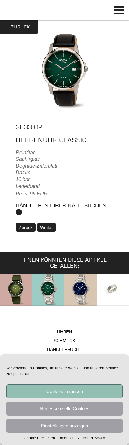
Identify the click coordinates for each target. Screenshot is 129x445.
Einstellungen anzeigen (64, 425)
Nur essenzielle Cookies (65, 408)
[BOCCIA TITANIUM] (64, 10)
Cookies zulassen (64, 391)
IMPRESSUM (94, 438)
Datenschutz (69, 438)
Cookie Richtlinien (39, 438)
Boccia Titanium (64, 317)
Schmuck (64, 341)
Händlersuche (64, 350)
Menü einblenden (119, 10)
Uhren (64, 332)
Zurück (20, 27)
